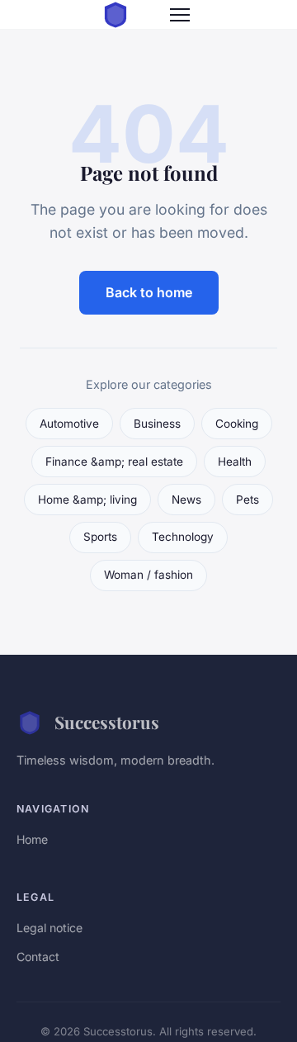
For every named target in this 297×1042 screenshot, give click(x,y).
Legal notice (49, 928)
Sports (100, 536)
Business (157, 423)
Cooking (236, 423)
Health (235, 461)
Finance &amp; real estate (114, 461)
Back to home (149, 292)
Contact (37, 957)
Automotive (69, 423)
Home (32, 839)
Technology (183, 536)
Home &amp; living (87, 499)
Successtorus (106, 721)
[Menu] (179, 15)
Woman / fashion (148, 574)
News (186, 499)
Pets (247, 499)
